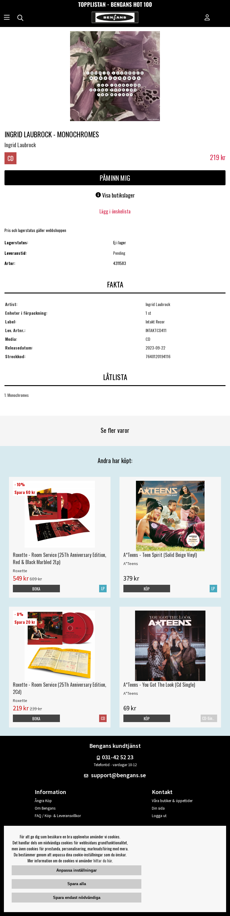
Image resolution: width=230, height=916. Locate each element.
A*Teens (130, 563)
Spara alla (76, 884)
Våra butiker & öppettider (172, 800)
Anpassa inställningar (76, 870)
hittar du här (102, 861)
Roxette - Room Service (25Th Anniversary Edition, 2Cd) (59, 688)
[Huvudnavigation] (7, 18)
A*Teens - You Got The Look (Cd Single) (159, 684)
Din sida (158, 808)
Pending (119, 253)
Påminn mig (115, 178)
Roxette (20, 570)
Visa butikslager (118, 195)
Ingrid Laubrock (20, 145)
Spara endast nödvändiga (76, 897)
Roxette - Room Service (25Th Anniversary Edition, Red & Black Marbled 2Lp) (59, 558)
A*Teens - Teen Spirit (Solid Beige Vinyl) (160, 554)
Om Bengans (45, 808)
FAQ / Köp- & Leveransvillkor (58, 815)
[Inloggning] (207, 18)
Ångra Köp (43, 800)
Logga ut (159, 815)
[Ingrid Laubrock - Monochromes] (115, 76)
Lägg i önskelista (115, 211)
